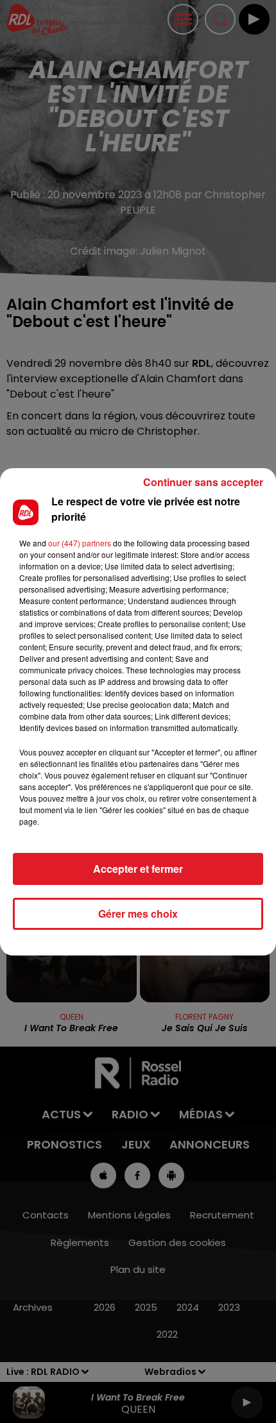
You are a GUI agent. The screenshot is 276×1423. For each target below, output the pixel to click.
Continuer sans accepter (203, 482)
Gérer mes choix (138, 913)
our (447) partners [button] (79, 542)
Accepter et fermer (138, 868)
